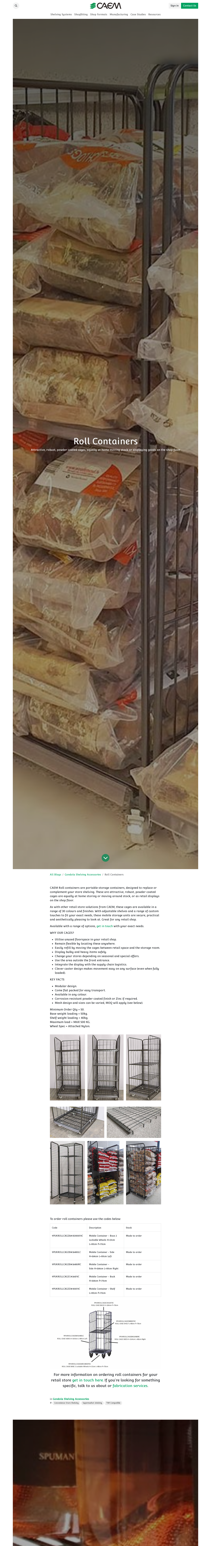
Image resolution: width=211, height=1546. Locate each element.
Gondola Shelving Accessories (83, 874)
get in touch (105, 926)
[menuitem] (61, 14)
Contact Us (189, 5)
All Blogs (55, 874)
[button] (16, 5)
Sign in (175, 5)
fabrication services (130, 1385)
